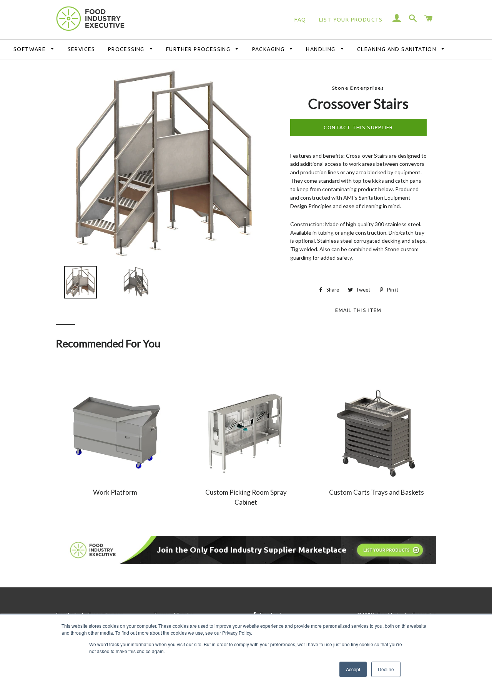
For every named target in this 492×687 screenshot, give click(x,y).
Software (30, 49)
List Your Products (351, 20)
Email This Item (358, 309)
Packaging (269, 49)
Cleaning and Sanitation (397, 49)
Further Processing (199, 49)
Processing (127, 49)
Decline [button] (386, 669)
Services (81, 49)
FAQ (300, 20)
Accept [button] (353, 669)
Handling (321, 49)
